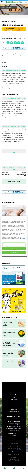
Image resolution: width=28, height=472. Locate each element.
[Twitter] (11, 42)
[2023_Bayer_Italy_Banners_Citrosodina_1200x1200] (14, 300)
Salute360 (18, 450)
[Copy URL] (22, 42)
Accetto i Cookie (14, 252)
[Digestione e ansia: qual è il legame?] (14, 213)
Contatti (14, 399)
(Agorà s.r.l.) (14, 451)
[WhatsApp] (15, 42)
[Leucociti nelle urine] (21, 363)
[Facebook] (8, 42)
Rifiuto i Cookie (14, 248)
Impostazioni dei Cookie (14, 244)
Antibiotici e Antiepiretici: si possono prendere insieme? (9, 343)
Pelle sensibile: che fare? (21, 174)
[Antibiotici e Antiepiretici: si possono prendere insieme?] (21, 343)
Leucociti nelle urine (8, 362)
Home (2, 7)
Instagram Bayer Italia (14, 411)
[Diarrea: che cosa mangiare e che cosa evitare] (21, 323)
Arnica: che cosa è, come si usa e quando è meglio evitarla (9, 334)
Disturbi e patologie (9, 214)
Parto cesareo (5, 174)
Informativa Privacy (14, 396)
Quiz (15, 21)
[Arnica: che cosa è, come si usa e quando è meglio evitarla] (21, 333)
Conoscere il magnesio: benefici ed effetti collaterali (9, 353)
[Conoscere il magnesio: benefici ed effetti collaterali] (21, 353)
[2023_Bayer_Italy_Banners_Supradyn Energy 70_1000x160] (14, 29)
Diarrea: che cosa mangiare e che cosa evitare (8, 324)
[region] (14, 236)
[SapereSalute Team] (3, 38)
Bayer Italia (14, 409)
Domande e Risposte (10, 7)
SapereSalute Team (11, 38)
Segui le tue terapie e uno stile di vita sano (14, 70)
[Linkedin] (18, 42)
